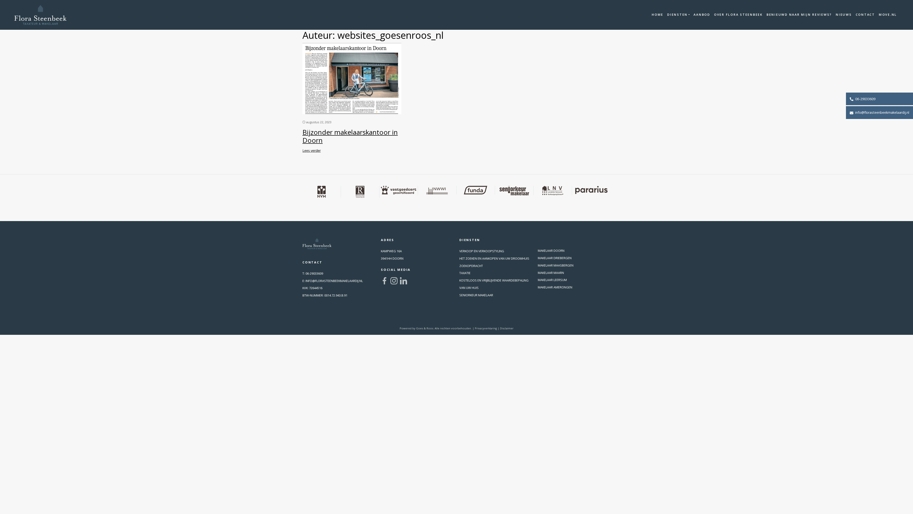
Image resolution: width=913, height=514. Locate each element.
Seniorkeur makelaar (476, 295)
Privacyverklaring (486, 328)
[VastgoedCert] (398, 190)
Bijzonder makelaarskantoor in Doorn (350, 136)
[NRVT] (360, 192)
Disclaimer (507, 328)
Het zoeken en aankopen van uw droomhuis (494, 258)
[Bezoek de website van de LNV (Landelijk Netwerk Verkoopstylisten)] (553, 190)
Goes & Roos (424, 328)
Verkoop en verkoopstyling (481, 251)
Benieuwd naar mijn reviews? (799, 14)
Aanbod (702, 14)
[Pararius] (591, 190)
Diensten (677, 14)
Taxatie (465, 273)
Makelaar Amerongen (555, 287)
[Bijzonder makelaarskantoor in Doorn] (351, 78)
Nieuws (844, 14)
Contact (865, 14)
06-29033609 (864, 99)
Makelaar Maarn (551, 273)
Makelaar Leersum (552, 280)
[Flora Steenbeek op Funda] (475, 190)
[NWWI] (437, 190)
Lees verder (311, 150)
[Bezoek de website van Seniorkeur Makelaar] (514, 190)
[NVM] (321, 192)
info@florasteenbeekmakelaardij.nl (881, 112)
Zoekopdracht (471, 266)
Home (657, 14)
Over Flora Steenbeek (738, 14)
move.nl (888, 14)
